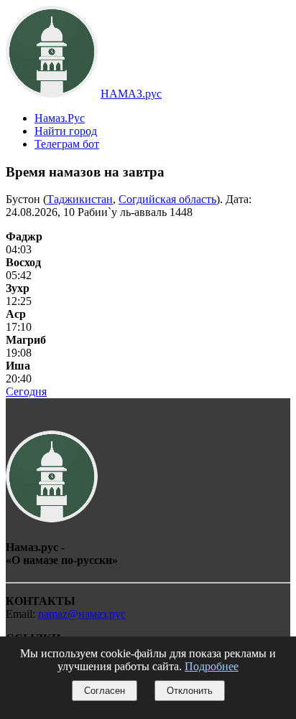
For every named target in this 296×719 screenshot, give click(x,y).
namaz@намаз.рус (82, 614)
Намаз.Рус (59, 118)
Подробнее (212, 666)
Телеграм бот (66, 144)
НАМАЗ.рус (131, 94)
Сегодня (26, 391)
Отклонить (190, 690)
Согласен (104, 690)
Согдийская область (167, 199)
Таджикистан (80, 199)
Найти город (65, 131)
